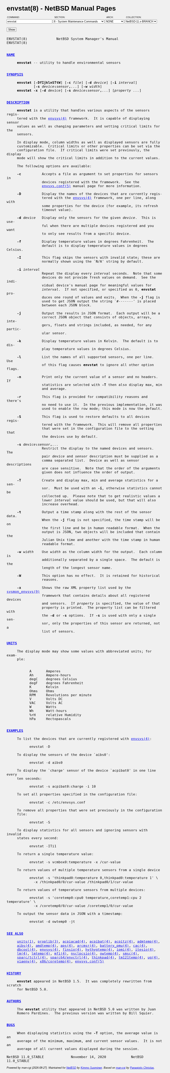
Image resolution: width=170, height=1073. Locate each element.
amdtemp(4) (46, 946)
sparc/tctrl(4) (31, 957)
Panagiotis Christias (142, 1067)
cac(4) (139, 946)
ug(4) (153, 957)
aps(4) (67, 946)
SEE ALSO (15, 934)
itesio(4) (144, 950)
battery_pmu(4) (114, 946)
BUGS (11, 1025)
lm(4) (22, 953)
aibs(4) (24, 946)
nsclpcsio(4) (83, 953)
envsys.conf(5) (56, 186)
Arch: (111, 17)
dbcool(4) (26, 950)
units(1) (25, 941)
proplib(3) (48, 941)
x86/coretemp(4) (55, 961)
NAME (11, 55)
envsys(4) (57, 118)
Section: (60, 17)
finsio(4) (72, 950)
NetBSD (71, 1067)
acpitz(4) (123, 941)
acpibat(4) (100, 941)
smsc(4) (130, 953)
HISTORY (14, 973)
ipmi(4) (124, 950)
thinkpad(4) (103, 957)
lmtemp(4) (41, 953)
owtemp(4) (109, 953)
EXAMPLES (15, 731)
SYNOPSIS (15, 74)
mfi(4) (60, 953)
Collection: (133, 17)
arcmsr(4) (86, 946)
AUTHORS (14, 1001)
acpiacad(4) (74, 941)
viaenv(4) (26, 961)
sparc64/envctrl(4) (68, 957)
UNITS (12, 643)
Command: (14, 17)
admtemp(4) (147, 941)
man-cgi (120, 1067)
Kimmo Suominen (91, 1067)
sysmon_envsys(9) (23, 592)
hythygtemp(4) (98, 950)
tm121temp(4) (131, 957)
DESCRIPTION (18, 102)
